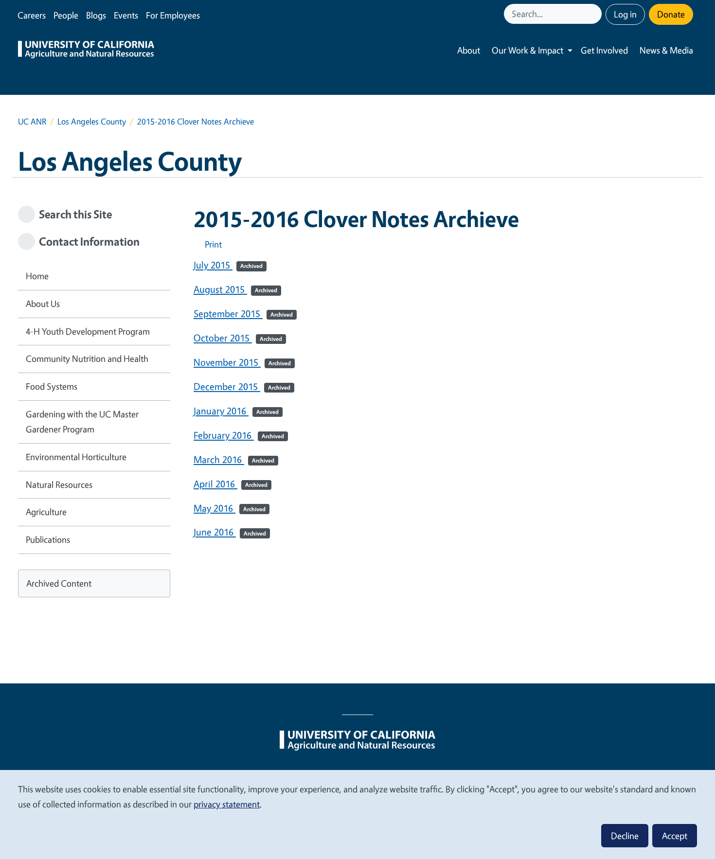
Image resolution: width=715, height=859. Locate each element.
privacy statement (227, 804)
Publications (48, 539)
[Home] (86, 50)
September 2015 (243, 313)
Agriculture (46, 512)
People (66, 15)
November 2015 (242, 362)
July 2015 (228, 265)
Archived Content (58, 583)
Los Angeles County (91, 121)
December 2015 (242, 386)
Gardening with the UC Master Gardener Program (82, 421)
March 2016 (234, 459)
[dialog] (357, 814)
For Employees (173, 15)
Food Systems (51, 386)
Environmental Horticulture (76, 457)
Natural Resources (59, 484)
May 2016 (230, 508)
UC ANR (32, 121)
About (468, 50)
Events (126, 15)
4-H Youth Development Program (88, 331)
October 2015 (238, 338)
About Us (43, 303)
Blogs (96, 15)
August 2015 (235, 289)
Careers (32, 15)
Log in (625, 14)
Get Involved (604, 50)
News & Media (666, 50)
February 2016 (239, 435)
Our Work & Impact (527, 50)
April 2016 (231, 484)
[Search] (595, 14)
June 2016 (230, 532)
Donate (671, 14)
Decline (625, 835)
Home (37, 276)
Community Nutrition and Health (87, 358)
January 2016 (236, 411)
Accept (674, 835)
